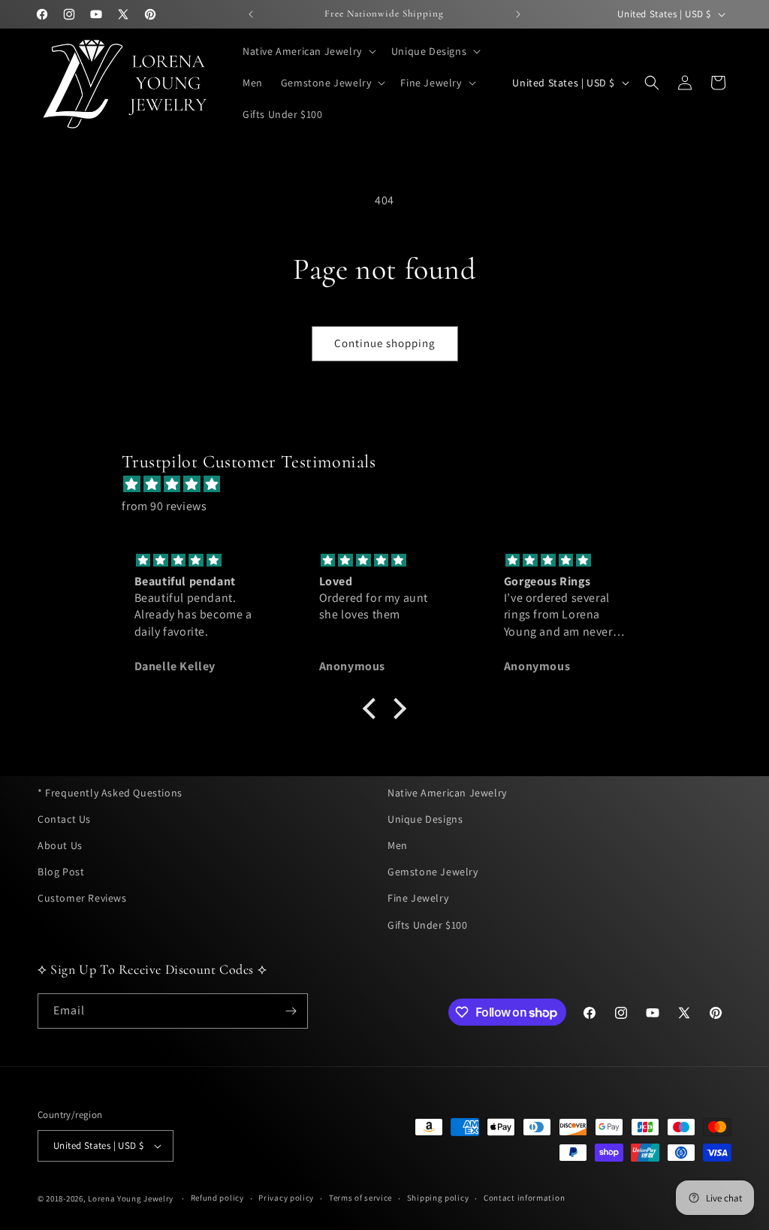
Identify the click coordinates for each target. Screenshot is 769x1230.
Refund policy (217, 1197)
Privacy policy (286, 1197)
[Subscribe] (290, 1011)
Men (398, 845)
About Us (60, 845)
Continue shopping (385, 343)
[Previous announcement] (250, 14)
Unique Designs (425, 819)
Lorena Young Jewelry (130, 1198)
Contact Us (64, 819)
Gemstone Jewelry (433, 871)
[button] (308, 51)
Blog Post (61, 871)
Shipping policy (438, 1197)
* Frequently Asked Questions (110, 792)
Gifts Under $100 (428, 925)
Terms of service (360, 1197)
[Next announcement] (518, 14)
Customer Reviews (82, 898)
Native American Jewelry (447, 792)
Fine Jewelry (418, 898)
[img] (392, 484)
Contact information (524, 1197)
